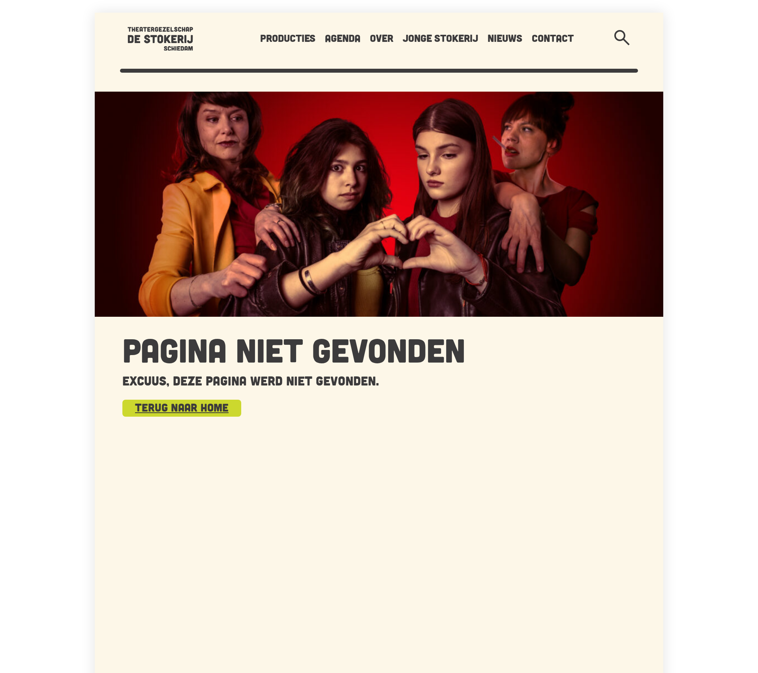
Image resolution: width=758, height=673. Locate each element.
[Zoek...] (622, 37)
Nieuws (505, 38)
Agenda (342, 38)
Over (381, 38)
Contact (553, 38)
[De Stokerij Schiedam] (160, 38)
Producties (287, 38)
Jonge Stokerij (440, 38)
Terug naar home (182, 407)
